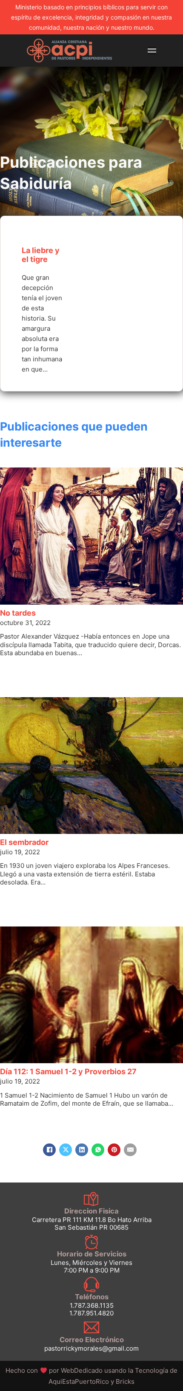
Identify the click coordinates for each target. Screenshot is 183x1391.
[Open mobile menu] (152, 50)
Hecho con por (55, 1370)
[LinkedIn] (81, 1149)
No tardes (18, 612)
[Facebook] (49, 1149)
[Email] (130, 1149)
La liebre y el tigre (41, 255)
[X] (65, 1149)
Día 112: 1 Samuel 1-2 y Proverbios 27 (68, 1071)
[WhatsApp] (98, 1149)
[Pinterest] (114, 1149)
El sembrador (24, 842)
